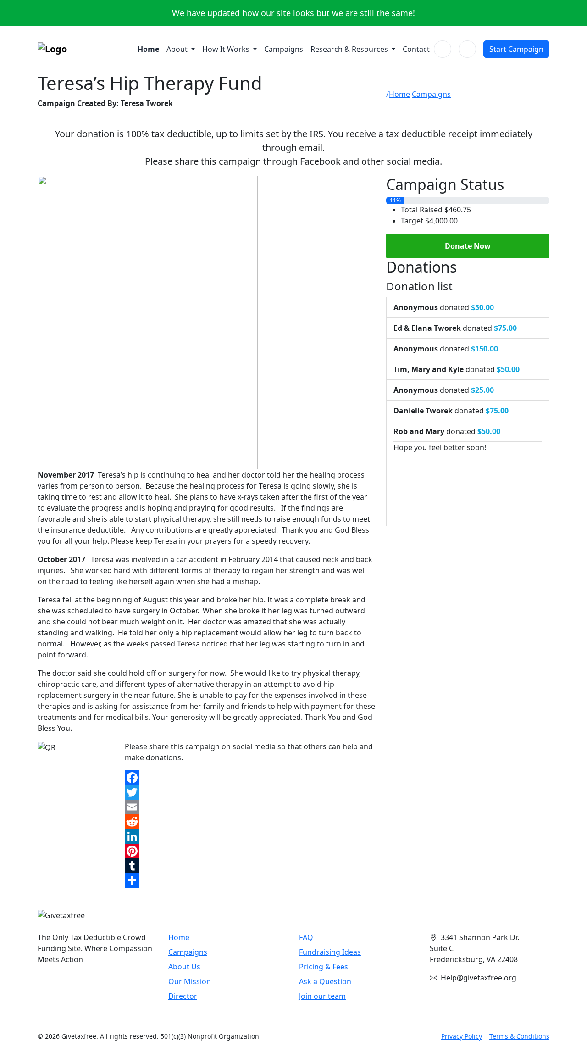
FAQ (306, 937)
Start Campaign (516, 49)
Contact (416, 49)
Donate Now (468, 246)
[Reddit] (250, 821)
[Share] (250, 880)
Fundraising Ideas (330, 952)
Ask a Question (325, 981)
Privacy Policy (461, 1036)
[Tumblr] (250, 865)
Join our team (322, 996)
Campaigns (283, 49)
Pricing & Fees (323, 967)
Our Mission (189, 981)
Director (182, 996)
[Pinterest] (250, 851)
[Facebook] (250, 777)
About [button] (177, 49)
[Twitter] (250, 792)
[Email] (250, 807)
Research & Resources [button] (350, 49)
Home (148, 49)
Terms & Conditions (519, 1036)
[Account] (467, 49)
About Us (184, 967)
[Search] (442, 49)
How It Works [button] (226, 49)
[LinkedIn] (250, 836)
